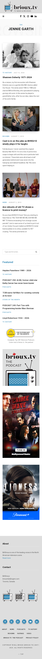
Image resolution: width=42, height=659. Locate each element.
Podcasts (7, 287)
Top (22, 654)
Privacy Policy (32, 638)
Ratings (20, 633)
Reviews (6, 136)
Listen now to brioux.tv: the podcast (21, 342)
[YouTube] (30, 621)
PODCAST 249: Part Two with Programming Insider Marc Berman (18, 307)
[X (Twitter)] (11, 621)
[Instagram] (18, 621)
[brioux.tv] (21, 6)
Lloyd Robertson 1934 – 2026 (16, 318)
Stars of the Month (11, 299)
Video (29, 633)
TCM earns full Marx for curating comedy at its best (21, 294)
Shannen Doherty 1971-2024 (17, 77)
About (4, 629)
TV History (7, 73)
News (5, 202)
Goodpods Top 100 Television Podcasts (21, 340)
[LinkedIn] (37, 621)
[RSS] (24, 621)
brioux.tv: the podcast (13, 638)
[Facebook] (5, 621)
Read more (7, 558)
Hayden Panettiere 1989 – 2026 (17, 270)
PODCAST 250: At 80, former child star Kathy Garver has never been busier (20, 281)
